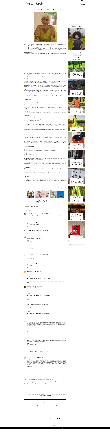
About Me (52, 2)
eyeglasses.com (59, 85)
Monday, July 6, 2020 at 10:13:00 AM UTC (36, 320)
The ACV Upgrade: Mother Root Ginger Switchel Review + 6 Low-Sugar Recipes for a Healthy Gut (77, 217)
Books (47, 4)
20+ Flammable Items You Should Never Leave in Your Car (31, 199)
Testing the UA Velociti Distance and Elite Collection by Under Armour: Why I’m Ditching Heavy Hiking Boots (77, 163)
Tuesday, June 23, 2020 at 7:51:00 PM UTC (36, 236)
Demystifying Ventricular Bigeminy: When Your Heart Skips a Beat (38, 200)
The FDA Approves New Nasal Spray (53, 199)
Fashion (69, 2)
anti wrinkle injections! (30, 366)
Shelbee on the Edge (30, 338)
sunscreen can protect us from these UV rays (38, 73)
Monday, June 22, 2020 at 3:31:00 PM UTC (43, 213)
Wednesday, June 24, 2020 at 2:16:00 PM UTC (44, 246)
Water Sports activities (61, 324)
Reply (28, 218)
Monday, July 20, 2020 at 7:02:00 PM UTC (40, 338)
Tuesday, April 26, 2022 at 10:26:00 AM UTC (36, 357)
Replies (29, 220)
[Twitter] (77, 57)
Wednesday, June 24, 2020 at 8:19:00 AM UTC (40, 254)
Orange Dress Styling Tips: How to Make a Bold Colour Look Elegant (77, 110)
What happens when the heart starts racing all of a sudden (60, 199)
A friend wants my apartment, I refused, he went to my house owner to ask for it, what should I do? (77, 181)
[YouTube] (78, 57)
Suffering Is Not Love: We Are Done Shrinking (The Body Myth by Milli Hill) (77, 92)
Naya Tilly (28, 303)
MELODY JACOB (33, 222)
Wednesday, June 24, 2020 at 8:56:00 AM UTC (35, 271)
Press (57, 2)
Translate (79, 26)
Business (52, 4)
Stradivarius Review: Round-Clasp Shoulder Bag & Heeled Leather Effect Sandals (77, 199)
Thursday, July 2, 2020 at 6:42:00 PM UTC (44, 313)
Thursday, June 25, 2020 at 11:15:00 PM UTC (36, 286)
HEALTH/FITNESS (30, 206)
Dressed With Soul (30, 254)
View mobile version (45, 395)
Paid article (36, 206)
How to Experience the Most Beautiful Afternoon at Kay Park (77, 75)
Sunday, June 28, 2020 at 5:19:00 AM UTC (44, 295)
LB (27, 271)
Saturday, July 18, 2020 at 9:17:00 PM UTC (44, 331)
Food (83, 2)
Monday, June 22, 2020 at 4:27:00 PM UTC (44, 222)
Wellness (58, 4)
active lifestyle (31, 90)
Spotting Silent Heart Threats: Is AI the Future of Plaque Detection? (45, 200)
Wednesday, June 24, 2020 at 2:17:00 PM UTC (44, 263)
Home (47, 2)
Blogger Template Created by (55, 428)
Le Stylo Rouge (29, 241)
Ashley (28, 286)
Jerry (28, 357)
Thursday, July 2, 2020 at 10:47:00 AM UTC (37, 303)
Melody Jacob (34, 3)
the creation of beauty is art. (31, 213)
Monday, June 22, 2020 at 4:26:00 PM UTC (41, 230)
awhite (28, 236)
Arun (28, 320)
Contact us (63, 2)
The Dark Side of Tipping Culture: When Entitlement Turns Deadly (76, 146)
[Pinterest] (75, 57)
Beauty (74, 2)
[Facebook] (76, 57)
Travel (79, 2)
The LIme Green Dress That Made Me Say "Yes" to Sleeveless (77, 129)
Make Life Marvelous (30, 289)
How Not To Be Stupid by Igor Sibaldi (77, 236)
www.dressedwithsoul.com (31, 258)
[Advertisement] (45, 64)
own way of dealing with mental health (41, 125)
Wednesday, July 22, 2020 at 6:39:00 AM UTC (44, 350)
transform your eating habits (38, 113)
